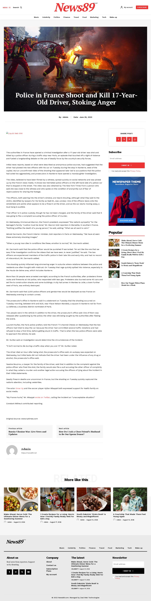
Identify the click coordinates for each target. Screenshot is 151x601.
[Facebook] (118, 139)
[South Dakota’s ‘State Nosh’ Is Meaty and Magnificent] (114, 264)
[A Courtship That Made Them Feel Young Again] (114, 274)
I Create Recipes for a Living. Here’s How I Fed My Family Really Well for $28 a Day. (132, 253)
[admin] (12, 450)
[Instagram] (15, 572)
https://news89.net (29, 453)
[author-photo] (5, 522)
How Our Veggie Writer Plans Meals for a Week (133, 284)
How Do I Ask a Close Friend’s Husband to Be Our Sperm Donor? (79, 432)
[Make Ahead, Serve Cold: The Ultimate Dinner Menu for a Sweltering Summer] (114, 242)
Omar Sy (19, 388)
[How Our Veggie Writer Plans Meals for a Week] (114, 284)
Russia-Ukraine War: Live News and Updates (27, 432)
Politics (76, 88)
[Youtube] (28, 572)
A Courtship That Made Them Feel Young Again (131, 274)
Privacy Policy (135, 171)
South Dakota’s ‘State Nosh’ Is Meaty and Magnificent (132, 264)
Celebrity (75, 569)
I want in (125, 165)
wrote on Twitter (42, 397)
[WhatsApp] (134, 139)
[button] (18, 7)
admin (65, 117)
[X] (124, 139)
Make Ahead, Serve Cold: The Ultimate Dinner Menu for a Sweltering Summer (132, 242)
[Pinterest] (129, 139)
